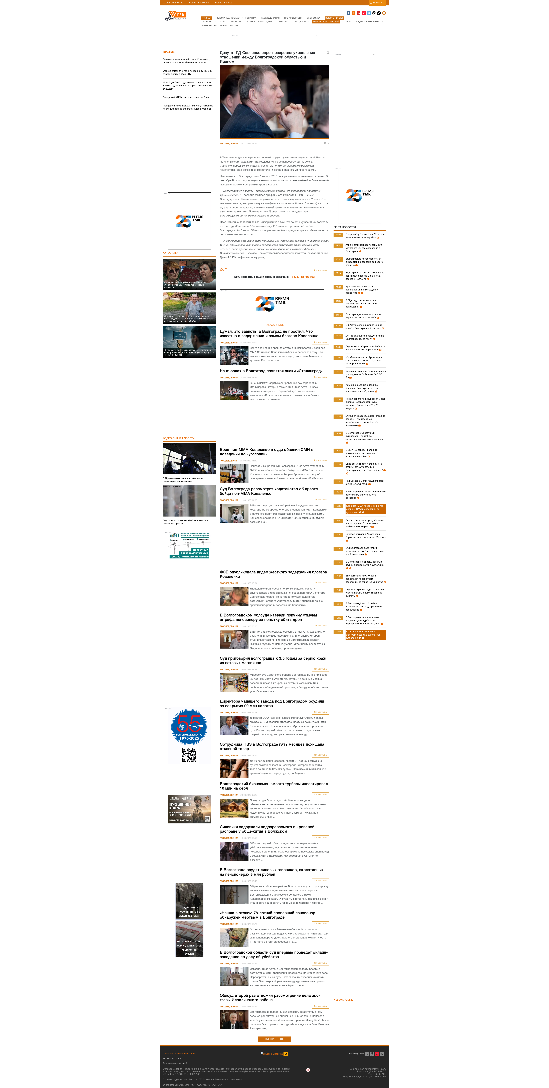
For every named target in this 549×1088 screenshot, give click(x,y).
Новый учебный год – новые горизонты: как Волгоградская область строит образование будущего (187, 86)
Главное (168, 52)
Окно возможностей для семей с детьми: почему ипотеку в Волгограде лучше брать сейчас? (364, 467)
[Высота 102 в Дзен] (364, 13)
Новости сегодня (199, 3)
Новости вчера (223, 3)
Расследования (229, 144)
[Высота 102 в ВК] (349, 13)
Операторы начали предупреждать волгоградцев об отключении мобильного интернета (365, 523)
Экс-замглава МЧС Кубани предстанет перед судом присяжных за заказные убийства (364, 579)
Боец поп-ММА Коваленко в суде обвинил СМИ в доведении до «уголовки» (364, 509)
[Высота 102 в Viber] (374, 13)
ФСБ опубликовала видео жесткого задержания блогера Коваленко (363, 635)
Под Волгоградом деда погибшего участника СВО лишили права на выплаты (365, 593)
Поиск (376, 3)
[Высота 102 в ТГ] (369, 13)
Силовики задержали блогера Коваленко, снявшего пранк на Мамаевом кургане (186, 61)
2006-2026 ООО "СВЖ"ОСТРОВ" (179, 1054)
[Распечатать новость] (328, 53)
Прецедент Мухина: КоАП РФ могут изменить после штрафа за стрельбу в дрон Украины (188, 107)
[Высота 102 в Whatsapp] (379, 13)
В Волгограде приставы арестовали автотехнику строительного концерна (366, 495)
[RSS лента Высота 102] (382, 1054)
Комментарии (320, 270)
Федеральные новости (179, 438)
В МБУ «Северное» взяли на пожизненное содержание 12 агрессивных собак (362, 453)
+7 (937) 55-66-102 (302, 277)
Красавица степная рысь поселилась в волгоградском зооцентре (362, 290)
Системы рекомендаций (175, 1063)
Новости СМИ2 (274, 325)
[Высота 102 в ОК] (354, 13)
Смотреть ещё (274, 1039)
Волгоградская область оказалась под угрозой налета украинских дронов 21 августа (365, 276)
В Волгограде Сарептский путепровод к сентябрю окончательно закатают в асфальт (364, 436)
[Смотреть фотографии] (377, 238)
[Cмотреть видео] (361, 293)
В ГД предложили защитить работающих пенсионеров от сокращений (362, 304)
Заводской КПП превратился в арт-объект (186, 97)
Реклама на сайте (172, 1059)
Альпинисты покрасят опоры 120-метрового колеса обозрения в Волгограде (364, 248)
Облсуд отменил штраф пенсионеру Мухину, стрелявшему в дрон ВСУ (187, 72)
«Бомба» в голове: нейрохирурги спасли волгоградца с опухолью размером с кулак (364, 360)
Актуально (170, 253)
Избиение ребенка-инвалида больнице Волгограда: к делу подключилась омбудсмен (362, 388)
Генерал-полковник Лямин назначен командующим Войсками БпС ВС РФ (366, 374)
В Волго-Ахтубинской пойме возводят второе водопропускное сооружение (364, 607)
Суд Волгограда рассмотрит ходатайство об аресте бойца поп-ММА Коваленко (365, 551)
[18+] (384, 13)
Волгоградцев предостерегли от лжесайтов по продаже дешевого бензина (364, 262)
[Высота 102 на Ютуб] (359, 13)
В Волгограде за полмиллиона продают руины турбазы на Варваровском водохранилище (363, 621)
